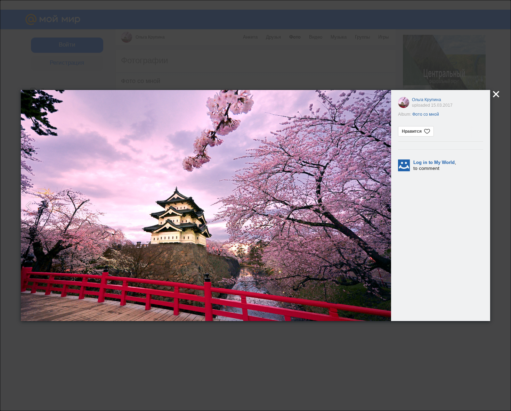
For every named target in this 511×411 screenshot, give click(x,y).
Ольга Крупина (426, 99)
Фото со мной (425, 114)
